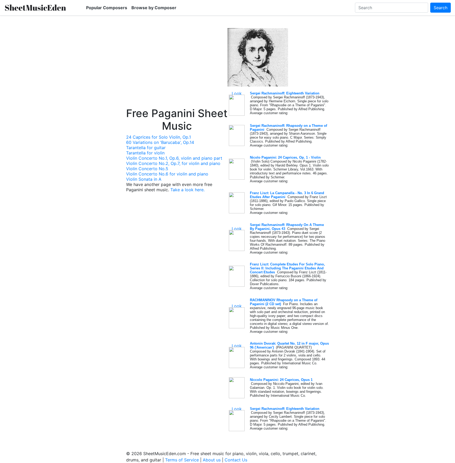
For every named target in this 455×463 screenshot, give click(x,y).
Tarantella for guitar (146, 147)
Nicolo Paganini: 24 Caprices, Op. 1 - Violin (285, 157)
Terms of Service (182, 459)
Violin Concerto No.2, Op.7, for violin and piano (173, 163)
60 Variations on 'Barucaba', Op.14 (160, 142)
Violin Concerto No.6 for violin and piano (167, 174)
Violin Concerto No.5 (147, 168)
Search (440, 7)
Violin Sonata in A (143, 179)
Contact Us (236, 459)
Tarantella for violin (145, 152)
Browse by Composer (153, 7)
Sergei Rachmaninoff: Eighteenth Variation (284, 93)
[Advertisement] (177, 67)
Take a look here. (187, 189)
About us (212, 459)
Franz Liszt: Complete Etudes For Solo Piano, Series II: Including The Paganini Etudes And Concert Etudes (287, 268)
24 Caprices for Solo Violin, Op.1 (158, 137)
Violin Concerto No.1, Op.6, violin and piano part (174, 158)
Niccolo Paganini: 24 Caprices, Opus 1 (281, 380)
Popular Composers (106, 7)
